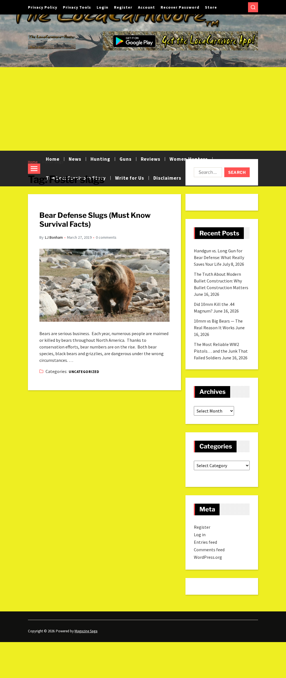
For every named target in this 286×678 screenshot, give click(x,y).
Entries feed (205, 542)
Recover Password (180, 7)
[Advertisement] (143, 109)
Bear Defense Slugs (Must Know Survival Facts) (95, 220)
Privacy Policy (42, 7)
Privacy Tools (77, 7)
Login (102, 7)
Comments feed (209, 549)
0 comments (106, 237)
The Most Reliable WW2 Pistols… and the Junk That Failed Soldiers (221, 351)
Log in (200, 534)
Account (146, 7)
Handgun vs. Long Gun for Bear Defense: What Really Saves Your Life (219, 257)
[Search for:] (207, 173)
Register (123, 7)
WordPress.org (208, 557)
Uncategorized (84, 372)
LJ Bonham (54, 237)
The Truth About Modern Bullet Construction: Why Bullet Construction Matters (221, 280)
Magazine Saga (86, 631)
